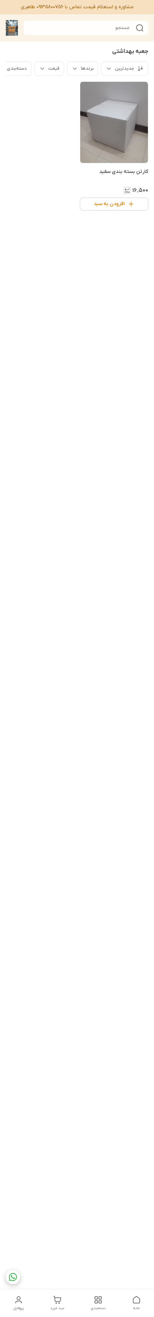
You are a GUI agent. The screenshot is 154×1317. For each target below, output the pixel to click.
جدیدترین (124, 68)
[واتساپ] (13, 1277)
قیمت (53, 68)
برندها (87, 68)
